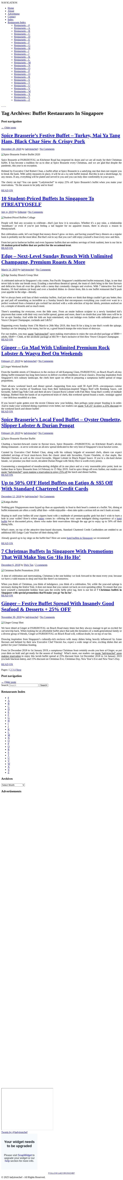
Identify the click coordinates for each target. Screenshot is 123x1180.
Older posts (8, 127)
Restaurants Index (17, 22)
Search (4, 685)
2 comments (41, 565)
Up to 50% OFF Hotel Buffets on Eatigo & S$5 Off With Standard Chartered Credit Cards (57, 485)
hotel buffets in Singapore (80, 538)
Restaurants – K (22, 57)
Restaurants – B (22, 31)
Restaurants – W (22, 91)
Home (11, 8)
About (11, 11)
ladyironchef (31, 149)
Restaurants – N (22, 65)
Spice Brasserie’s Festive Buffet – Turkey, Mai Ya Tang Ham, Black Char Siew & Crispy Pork (60, 138)
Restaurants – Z (22, 100)
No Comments (47, 149)
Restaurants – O (22, 68)
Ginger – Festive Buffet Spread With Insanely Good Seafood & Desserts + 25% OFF (57, 606)
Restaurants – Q (22, 74)
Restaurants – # (22, 25)
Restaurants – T (22, 82)
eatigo (41, 518)
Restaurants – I (21, 51)
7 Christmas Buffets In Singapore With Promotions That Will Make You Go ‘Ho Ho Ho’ (57, 554)
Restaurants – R (22, 77)
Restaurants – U (22, 85)
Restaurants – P (22, 71)
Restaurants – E (22, 39)
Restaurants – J (21, 54)
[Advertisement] (14, 844)
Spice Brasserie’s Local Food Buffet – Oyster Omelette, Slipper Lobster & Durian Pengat (61, 422)
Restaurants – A (22, 28)
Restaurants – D (22, 36)
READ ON (7, 190)
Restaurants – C (22, 34)
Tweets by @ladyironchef (14, 1132)
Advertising (14, 13)
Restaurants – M (22, 62)
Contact (12, 16)
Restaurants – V (22, 88)
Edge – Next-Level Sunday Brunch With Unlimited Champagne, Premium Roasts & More (57, 259)
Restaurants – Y (22, 97)
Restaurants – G (22, 45)
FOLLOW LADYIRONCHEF (61, 1173)
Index (10, 19)
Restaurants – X (22, 94)
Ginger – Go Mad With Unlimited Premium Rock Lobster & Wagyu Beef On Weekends (55, 350)
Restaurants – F (22, 42)
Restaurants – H (22, 48)
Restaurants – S (22, 80)
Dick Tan (28, 565)
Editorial (22, 212)
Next (18, 669)
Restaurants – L (22, 59)
